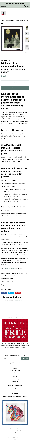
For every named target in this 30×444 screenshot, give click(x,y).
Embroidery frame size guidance (15, 379)
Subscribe (25, 358)
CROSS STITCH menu (15, 370)
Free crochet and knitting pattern (15, 388)
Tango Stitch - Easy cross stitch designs (14, 20)
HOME (15, 368)
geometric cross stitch (11, 268)
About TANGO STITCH (15, 366)
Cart (27, 6)
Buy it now (15, 88)
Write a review (18, 301)
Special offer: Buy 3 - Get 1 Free (15, 317)
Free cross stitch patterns (15, 374)
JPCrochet (19, 437)
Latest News (15, 314)
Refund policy (15, 381)
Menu (4, 6)
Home (2, 20)
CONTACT (15, 377)
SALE (15, 372)
